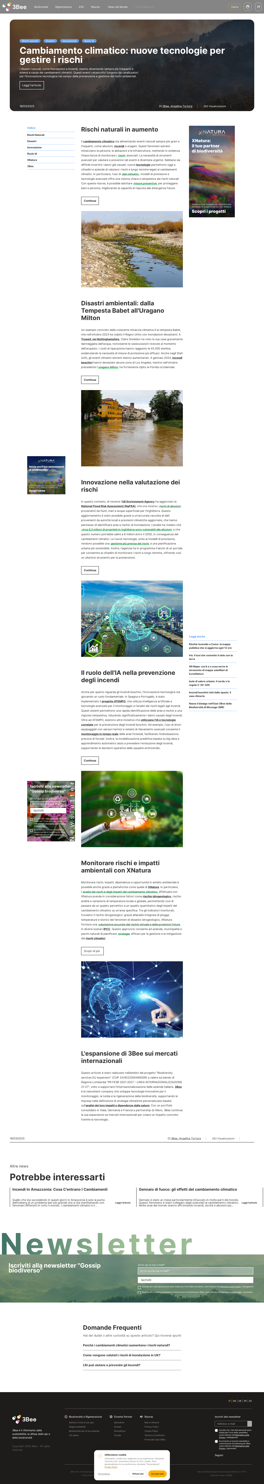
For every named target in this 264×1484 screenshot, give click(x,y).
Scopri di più (92, 951)
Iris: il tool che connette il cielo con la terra (211, 657)
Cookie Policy (151, 1431)
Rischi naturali (35, 134)
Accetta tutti (157, 1474)
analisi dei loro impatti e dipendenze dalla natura (117, 1105)
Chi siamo (74, 1435)
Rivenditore (119, 1431)
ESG (81, 6)
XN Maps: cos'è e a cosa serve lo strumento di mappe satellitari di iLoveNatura (208, 670)
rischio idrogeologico (157, 896)
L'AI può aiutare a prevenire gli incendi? (111, 1365)
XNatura (32, 159)
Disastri (31, 141)
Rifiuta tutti (138, 1474)
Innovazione (34, 147)
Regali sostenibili (77, 1426)
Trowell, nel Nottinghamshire (100, 339)
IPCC (106, 929)
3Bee (30, 166)
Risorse (95, 6)
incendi (119, 146)
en (234, 1401)
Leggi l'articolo (31, 85)
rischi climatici (95, 938)
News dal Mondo (118, 6)
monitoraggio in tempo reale (99, 734)
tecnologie (143, 164)
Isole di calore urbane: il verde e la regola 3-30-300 (209, 683)
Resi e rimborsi (152, 1422)
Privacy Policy (152, 1426)
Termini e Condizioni (155, 1435)
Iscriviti (39, 810)
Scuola (117, 1435)
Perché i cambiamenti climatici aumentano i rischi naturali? (126, 1345)
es (250, 1401)
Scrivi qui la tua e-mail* (43, 798)
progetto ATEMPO (114, 701)
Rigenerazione (63, 6)
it (230, 1401)
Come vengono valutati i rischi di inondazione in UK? (121, 1355)
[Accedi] (248, 7)
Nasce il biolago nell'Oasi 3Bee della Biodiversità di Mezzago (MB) (210, 705)
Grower (117, 1426)
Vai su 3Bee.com (144, 6)
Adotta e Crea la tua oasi (81, 1422)
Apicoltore (119, 1422)
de (240, 1401)
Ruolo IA (32, 153)
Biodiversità (41, 6)
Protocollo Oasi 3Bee (155, 1439)
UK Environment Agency (138, 501)
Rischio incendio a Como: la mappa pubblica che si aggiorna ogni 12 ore (210, 646)
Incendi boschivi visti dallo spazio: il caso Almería (210, 694)
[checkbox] (31, 819)
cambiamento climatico (98, 141)
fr (245, 1401)
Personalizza (104, 1474)
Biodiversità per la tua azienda (84, 1431)
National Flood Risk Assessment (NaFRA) (108, 506)
